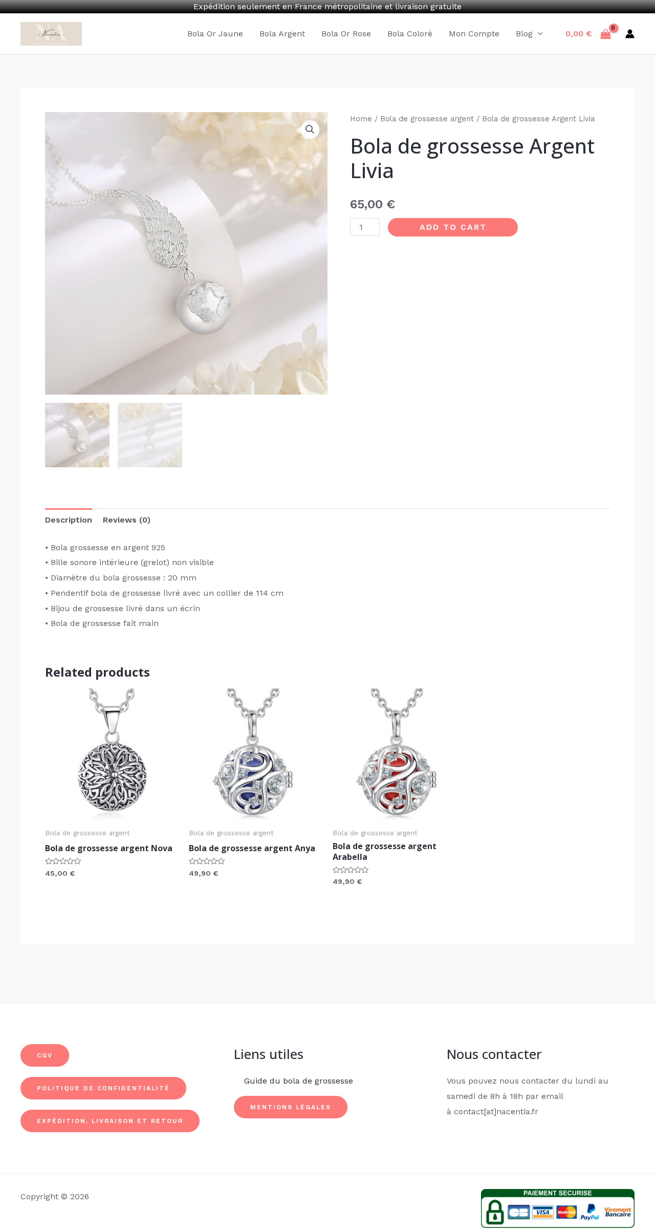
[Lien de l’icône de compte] (630, 33)
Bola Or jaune (215, 33)
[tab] (68, 520)
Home (361, 118)
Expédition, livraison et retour (110, 1121)
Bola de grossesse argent (427, 118)
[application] (538, 33)
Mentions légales (290, 1107)
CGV (45, 1055)
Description (68, 520)
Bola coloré (409, 33)
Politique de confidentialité (103, 1088)
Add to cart (453, 227)
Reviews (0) (126, 520)
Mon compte (474, 33)
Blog (524, 33)
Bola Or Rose (346, 33)
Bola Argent (282, 33)
